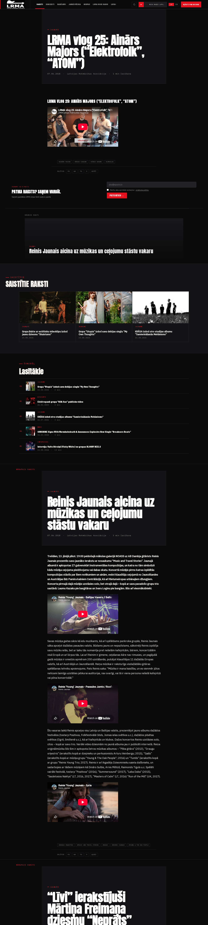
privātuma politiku (142, 190)
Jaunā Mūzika (75, 4)
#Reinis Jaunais (118, 845)
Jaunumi (54, 30)
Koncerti (50, 4)
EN (176, 4)
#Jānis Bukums (96, 162)
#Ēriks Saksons (81, 162)
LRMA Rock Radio (100, 4)
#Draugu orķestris (66, 845)
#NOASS (105, 845)
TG (81, 171)
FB (69, 171)
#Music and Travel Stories (88, 845)
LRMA (113, 4)
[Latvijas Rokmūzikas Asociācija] (18, 4)
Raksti (40, 4)
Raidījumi (61, 4)
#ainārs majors (65, 162)
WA (75, 171)
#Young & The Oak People (139, 845)
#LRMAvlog (110, 162)
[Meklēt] (134, 4)
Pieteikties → (117, 195)
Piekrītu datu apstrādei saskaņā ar (129, 190)
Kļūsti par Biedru (191, 4)
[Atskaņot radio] (141, 4)
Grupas (87, 4)
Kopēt (94, 171)
